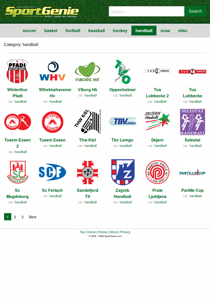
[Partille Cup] (192, 172)
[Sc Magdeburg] (17, 172)
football (73, 30)
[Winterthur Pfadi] (17, 71)
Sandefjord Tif (87, 193)
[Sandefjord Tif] (87, 172)
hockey (120, 30)
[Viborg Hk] (87, 71)
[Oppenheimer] (122, 71)
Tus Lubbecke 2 (157, 93)
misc (182, 30)
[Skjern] (157, 121)
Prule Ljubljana (157, 193)
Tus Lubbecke (192, 93)
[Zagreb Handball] (122, 172)
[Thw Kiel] (87, 121)
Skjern (157, 140)
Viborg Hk (87, 89)
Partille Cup (192, 190)
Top (82, 232)
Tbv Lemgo (122, 140)
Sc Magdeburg (17, 193)
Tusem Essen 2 (17, 143)
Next (32, 216)
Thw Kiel (87, 140)
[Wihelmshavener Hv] (52, 71)
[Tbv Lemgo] (122, 121)
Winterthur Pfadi (17, 93)
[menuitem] (29, 30)
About (114, 232)
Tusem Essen (52, 140)
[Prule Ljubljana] (157, 172)
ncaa (165, 30)
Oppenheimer (122, 89)
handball (143, 30)
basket (50, 30)
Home (91, 232)
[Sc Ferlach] (52, 172)
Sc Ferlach (52, 190)
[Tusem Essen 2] (17, 121)
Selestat (192, 140)
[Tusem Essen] (52, 121)
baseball (96, 30)
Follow (102, 232)
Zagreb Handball (122, 193)
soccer (29, 30)
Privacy (125, 232)
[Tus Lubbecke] (192, 71)
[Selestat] (192, 121)
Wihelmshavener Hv (55, 93)
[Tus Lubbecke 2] (157, 71)
